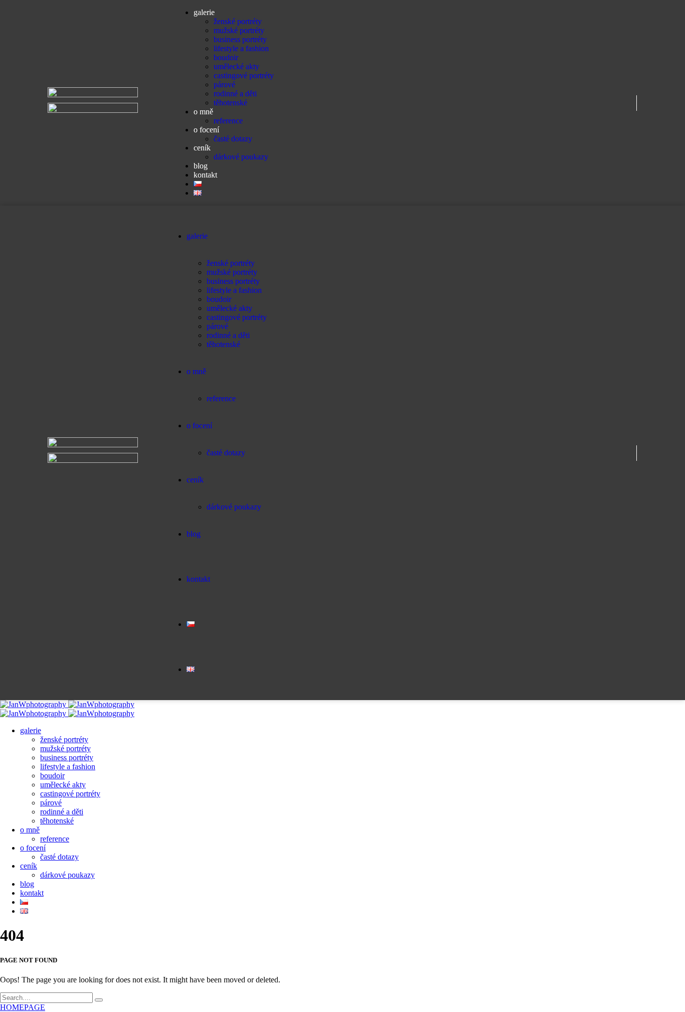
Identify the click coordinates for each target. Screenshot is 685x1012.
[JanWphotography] (67, 704)
